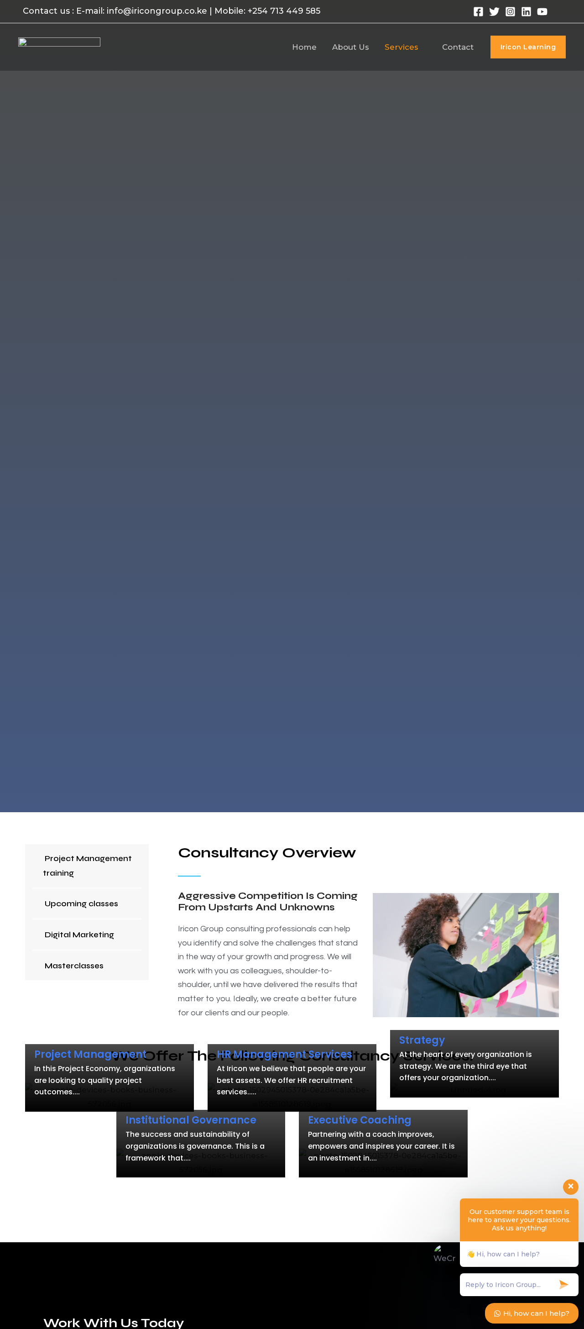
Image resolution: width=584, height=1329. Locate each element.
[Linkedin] (526, 11)
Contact (458, 47)
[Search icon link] (561, 11)
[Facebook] (478, 11)
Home (304, 47)
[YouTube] (542, 11)
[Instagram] (510, 11)
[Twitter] (494, 11)
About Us (350, 47)
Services (401, 47)
